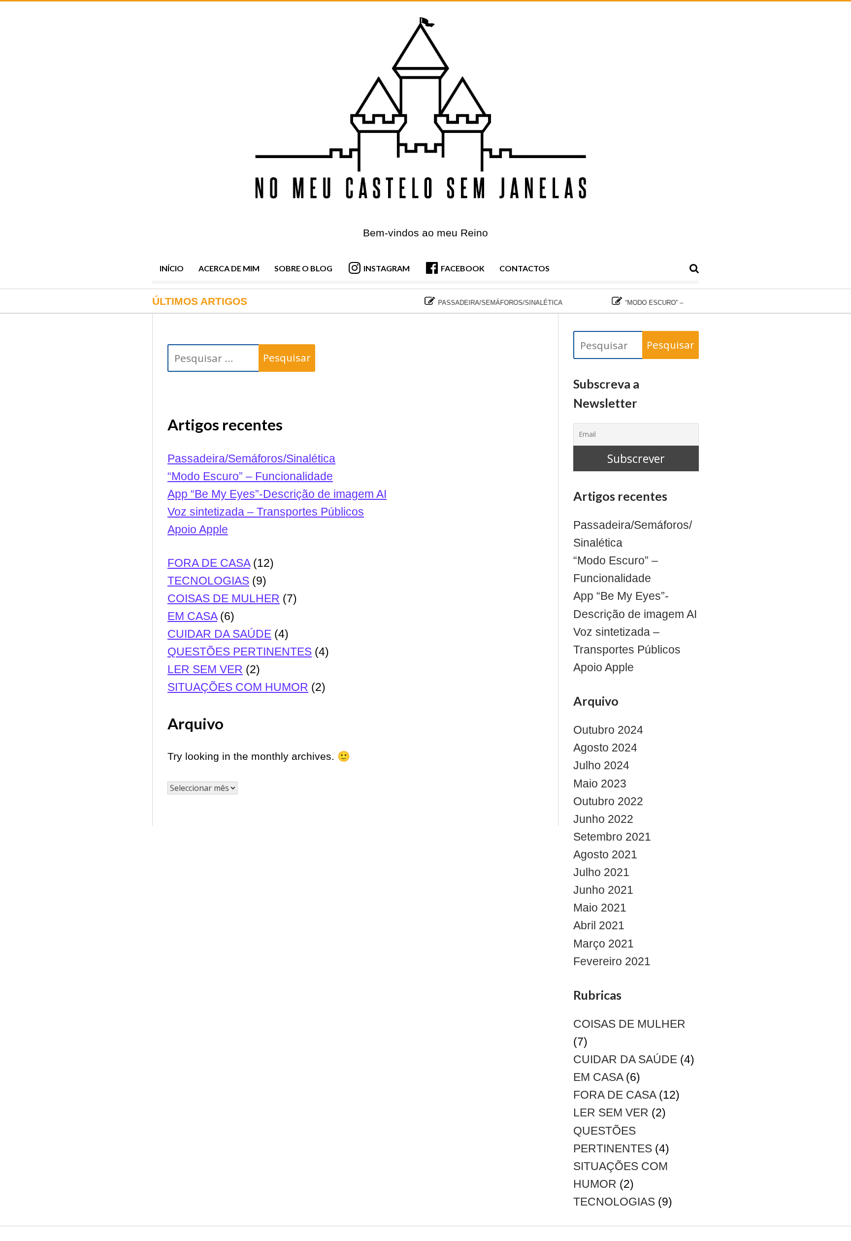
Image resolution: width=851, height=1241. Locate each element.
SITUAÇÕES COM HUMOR (237, 687)
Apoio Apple (197, 529)
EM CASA (192, 616)
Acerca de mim (229, 268)
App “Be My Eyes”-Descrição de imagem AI (277, 494)
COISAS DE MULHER (223, 598)
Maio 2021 (599, 907)
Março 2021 (603, 943)
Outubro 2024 (608, 729)
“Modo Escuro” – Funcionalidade (665, 302)
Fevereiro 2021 (612, 961)
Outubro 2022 (608, 801)
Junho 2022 (603, 819)
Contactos (524, 268)
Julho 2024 (601, 765)
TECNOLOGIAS (208, 580)
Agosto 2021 (605, 854)
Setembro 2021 (612, 836)
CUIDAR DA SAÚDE (219, 633)
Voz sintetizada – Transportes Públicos (265, 511)
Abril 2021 (598, 925)
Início (172, 268)
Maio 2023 (599, 783)
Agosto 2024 (605, 747)
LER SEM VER (205, 669)
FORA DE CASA (208, 562)
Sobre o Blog (303, 268)
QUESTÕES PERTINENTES (239, 651)
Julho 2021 (601, 872)
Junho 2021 (603, 889)
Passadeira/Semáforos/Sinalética (482, 302)
